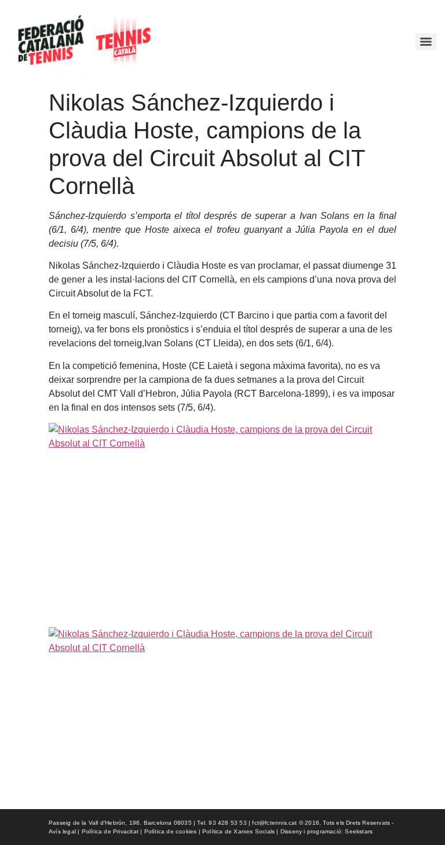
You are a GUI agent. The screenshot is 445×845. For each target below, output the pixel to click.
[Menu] (425, 41)
